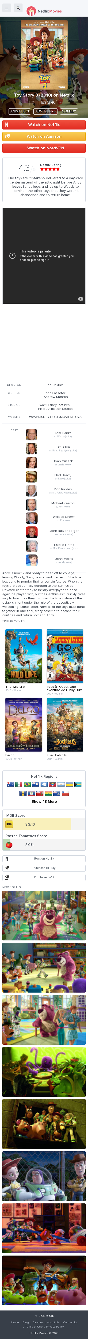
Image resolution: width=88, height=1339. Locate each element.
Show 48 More (44, 801)
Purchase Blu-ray (44, 868)
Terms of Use (34, 1326)
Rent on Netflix (44, 858)
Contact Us (70, 1322)
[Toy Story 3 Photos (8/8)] (44, 1280)
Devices (37, 1322)
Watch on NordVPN (45, 148)
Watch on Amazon (44, 136)
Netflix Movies (39, 1333)
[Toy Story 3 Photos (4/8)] (44, 1072)
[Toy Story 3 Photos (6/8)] (44, 1176)
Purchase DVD (44, 877)
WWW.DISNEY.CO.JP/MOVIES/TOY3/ (55, 417)
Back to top (46, 1316)
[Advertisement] (44, 346)
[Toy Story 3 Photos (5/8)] (44, 1124)
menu (6, 8)
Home (15, 1322)
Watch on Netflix (44, 125)
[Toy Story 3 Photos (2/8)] (44, 968)
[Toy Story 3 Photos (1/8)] (44, 915)
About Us (53, 1322)
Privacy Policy (55, 1326)
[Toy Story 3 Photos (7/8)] (44, 1228)
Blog (26, 1322)
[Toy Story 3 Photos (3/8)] (44, 1020)
